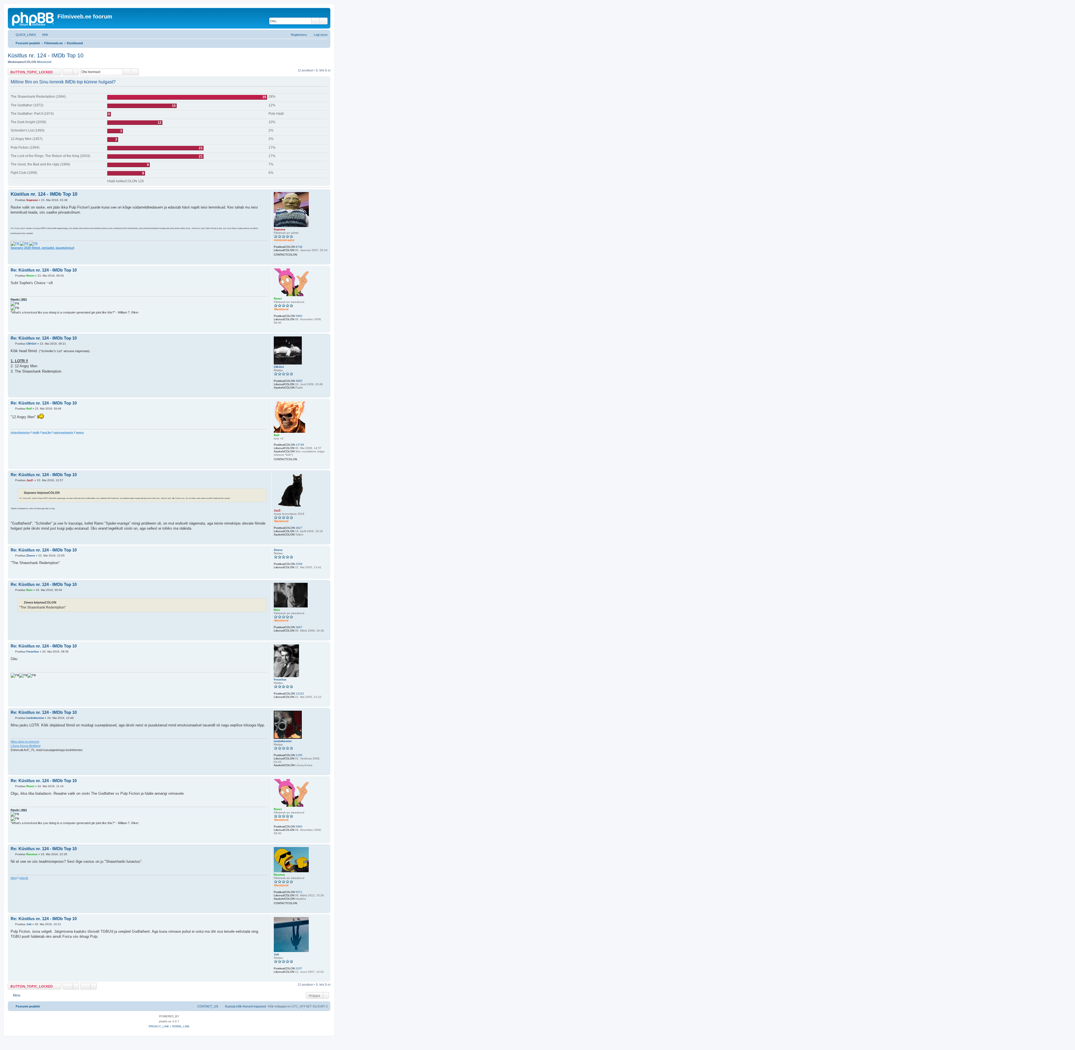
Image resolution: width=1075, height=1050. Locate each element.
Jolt (276, 954)
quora (80, 432)
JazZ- (277, 510)
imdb (35, 432)
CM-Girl (279, 366)
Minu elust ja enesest (25, 741)
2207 (299, 968)
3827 (299, 527)
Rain (277, 609)
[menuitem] (42, 34)
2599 (299, 563)
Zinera (278, 549)
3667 (299, 627)
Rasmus (279, 874)
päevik (23, 878)
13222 (300, 693)
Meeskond (44, 62)
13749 (300, 444)
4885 (299, 380)
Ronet (278, 298)
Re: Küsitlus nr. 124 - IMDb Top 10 (44, 270)
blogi (14, 878)
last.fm (46, 432)
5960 (299, 315)
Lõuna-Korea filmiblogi (25, 745)
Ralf (276, 435)
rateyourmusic (63, 432)
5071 (299, 892)
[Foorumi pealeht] (33, 18)
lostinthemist (282, 741)
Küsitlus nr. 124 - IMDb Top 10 (45, 55)
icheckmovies (20, 432)
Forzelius (280, 679)
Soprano (279, 229)
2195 (299, 755)
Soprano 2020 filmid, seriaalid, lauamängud (42, 247)
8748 (299, 246)
